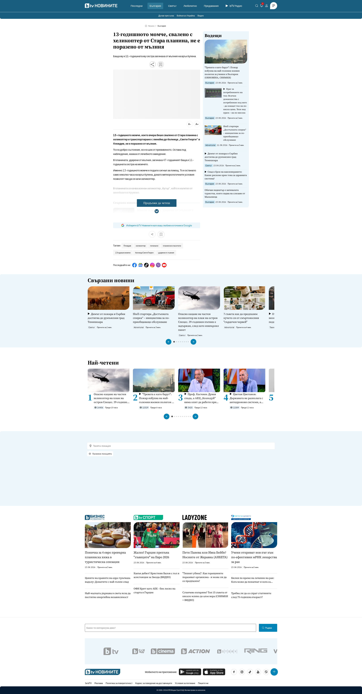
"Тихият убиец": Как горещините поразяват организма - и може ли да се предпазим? (204, 577)
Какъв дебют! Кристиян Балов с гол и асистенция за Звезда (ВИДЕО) (156, 575)
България (155, 5)
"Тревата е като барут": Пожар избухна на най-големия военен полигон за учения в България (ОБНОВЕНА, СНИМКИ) (222, 72)
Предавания (211, 5)
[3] (261, 6)
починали (154, 246)
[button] (168, 342)
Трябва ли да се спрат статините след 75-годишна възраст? (251, 595)
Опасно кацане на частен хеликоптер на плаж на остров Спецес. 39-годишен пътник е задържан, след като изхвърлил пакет (198, 322)
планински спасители (172, 246)
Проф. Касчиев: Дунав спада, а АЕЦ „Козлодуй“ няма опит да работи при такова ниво (200, 398)
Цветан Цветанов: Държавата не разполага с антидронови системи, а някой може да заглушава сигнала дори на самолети (246, 398)
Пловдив (127, 246)
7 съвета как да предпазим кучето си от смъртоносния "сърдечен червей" (241, 318)
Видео (201, 15)
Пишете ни (203, 683)
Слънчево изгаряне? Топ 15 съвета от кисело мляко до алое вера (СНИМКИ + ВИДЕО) (205, 596)
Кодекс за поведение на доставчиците (153, 683)
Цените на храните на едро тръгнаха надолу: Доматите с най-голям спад (107, 580)
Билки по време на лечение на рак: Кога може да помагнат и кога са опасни (252, 580)
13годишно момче (123, 253)
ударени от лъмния (166, 253)
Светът (172, 5)
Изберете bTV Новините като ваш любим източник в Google (159, 225)
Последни (137, 5)
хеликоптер (141, 246)
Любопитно (190, 5)
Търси (268, 627)
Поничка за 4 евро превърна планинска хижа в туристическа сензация (105, 557)
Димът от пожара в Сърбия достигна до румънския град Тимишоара (221, 157)
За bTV (88, 683)
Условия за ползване (185, 683)
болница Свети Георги (144, 253)
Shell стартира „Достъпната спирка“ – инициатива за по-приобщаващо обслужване (234, 133)
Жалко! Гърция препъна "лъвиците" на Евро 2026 (151, 554)
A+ (197, 124)
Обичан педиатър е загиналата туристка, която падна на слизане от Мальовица (225, 193)
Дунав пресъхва (166, 15)
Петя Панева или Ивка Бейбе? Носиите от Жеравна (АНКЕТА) (205, 554)
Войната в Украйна (186, 15)
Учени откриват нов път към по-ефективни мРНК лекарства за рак (254, 557)
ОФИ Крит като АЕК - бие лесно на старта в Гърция (154, 590)
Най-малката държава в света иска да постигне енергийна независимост (108, 595)
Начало (151, 26)
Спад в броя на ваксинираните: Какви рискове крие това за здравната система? (226, 175)
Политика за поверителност (119, 683)
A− (189, 124)
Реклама (98, 683)
